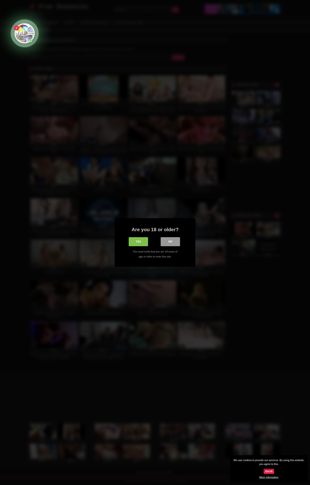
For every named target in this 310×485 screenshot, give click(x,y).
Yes (138, 241)
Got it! (269, 471)
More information (269, 477)
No (170, 241)
